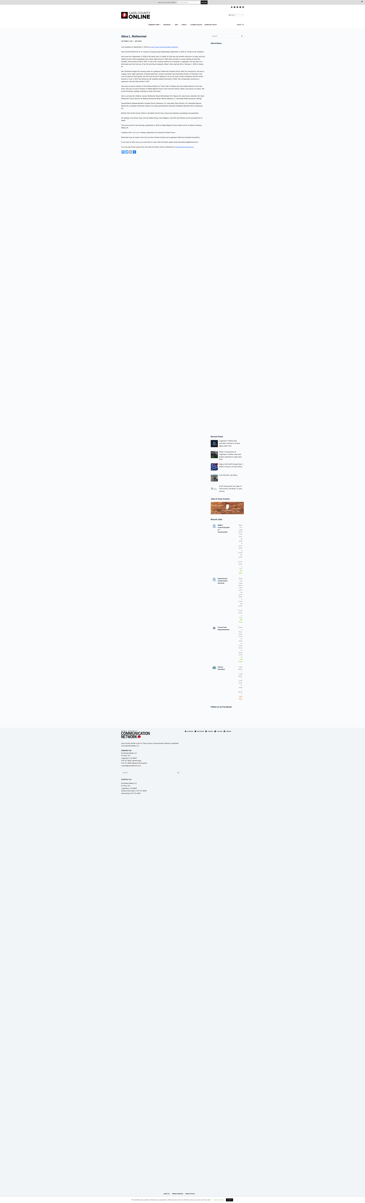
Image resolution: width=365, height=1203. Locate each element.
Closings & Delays (196, 24)
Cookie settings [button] (218, 1200)
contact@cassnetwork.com (131, 766)
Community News (153, 24)
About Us (167, 1193)
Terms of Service (177, 1193)
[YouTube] (240, 7)
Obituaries (138, 41)
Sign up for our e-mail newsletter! (167, 2)
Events (184, 24)
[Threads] (237, 7)
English (232, 15)
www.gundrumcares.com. (185, 147)
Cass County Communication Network (164, 47)
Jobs (176, 24)
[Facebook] (231, 7)
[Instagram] (234, 7)
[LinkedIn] (243, 7)
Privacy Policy (190, 1193)
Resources (166, 24)
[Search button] (242, 36)
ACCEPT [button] (229, 1200)
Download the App (211, 24)
